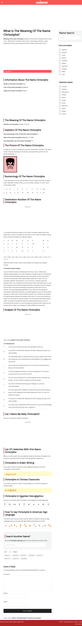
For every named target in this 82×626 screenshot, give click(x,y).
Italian (14, 622)
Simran (64, 114)
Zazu (63, 74)
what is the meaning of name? (41, 2)
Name (6, 593)
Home (5, 618)
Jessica (64, 58)
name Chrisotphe (8, 558)
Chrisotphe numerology (24, 555)
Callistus (64, 89)
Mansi (64, 97)
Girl (1, 622)
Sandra (64, 95)
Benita (64, 111)
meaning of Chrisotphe (40, 555)
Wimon (61, 622)
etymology (31, 555)
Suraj (63, 55)
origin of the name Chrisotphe (16, 558)
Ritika (63, 71)
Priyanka (64, 61)
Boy (5, 552)
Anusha (64, 52)
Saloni (64, 108)
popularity (23, 558)
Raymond (65, 66)
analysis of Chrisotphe (8, 555)
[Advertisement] (41, 17)
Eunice (64, 100)
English (15, 552)
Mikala (64, 63)
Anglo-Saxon (20, 622)
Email (6, 601)
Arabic (11, 622)
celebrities (15, 555)
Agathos (64, 50)
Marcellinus (65, 92)
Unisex (7, 622)
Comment (7, 574)
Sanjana (64, 69)
